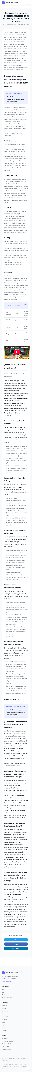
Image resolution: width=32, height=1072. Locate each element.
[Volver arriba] (28, 1068)
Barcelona (5, 1011)
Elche (3, 1022)
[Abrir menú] (28, 2)
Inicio (3, 989)
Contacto (4, 995)
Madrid (4, 1025)
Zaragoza (4, 1027)
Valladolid (4, 1019)
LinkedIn (17, 948)
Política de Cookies (7, 1044)
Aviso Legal (5, 1038)
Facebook (17, 944)
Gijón (3, 1013)
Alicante (4, 1005)
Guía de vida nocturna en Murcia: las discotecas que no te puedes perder (15, 99)
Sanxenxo (5, 1016)
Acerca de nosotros (7, 997)
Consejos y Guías (7, 1049)
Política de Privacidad (8, 1041)
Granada (4, 1030)
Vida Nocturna (6, 1046)
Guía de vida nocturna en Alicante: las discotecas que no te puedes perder (16, 712)
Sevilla (4, 1008)
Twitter (17, 940)
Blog (3, 992)
